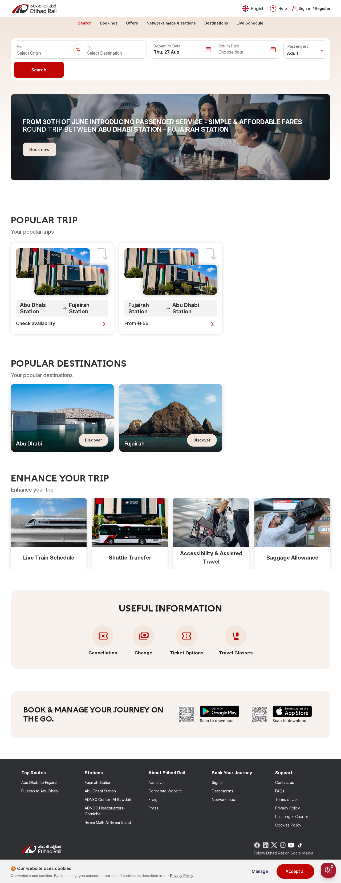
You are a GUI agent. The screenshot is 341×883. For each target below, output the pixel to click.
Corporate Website (165, 791)
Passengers (297, 46)
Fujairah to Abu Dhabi (40, 791)
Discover (93, 440)
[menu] (170, 23)
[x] (274, 844)
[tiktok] (300, 844)
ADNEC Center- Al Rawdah (108, 799)
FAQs (279, 791)
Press (153, 808)
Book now (39, 149)
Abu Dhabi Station (100, 791)
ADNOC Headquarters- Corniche (105, 811)
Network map (223, 799)
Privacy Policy (287, 808)
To (89, 46)
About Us (156, 782)
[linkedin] (265, 844)
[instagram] (282, 844)
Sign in (218, 782)
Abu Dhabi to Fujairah (40, 782)
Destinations (222, 791)
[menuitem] (85, 23)
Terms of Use (287, 799)
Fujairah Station (98, 782)
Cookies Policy (288, 825)
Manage (260, 871)
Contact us (284, 782)
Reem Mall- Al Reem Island (108, 822)
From (21, 46)
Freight (154, 799)
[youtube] (291, 844)
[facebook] (257, 844)
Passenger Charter (291, 816)
